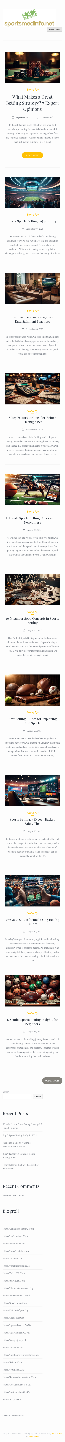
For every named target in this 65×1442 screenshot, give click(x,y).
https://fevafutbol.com (14, 1243)
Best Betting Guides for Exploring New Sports (32, 721)
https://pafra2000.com (14, 1273)
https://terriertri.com (13, 1347)
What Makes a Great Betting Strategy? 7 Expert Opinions (32, 103)
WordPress (57, 1433)
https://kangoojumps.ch (14, 1340)
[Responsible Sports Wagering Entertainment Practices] (32, 288)
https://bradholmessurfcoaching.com (21, 1354)
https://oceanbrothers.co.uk (17, 1384)
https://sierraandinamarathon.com (19, 1377)
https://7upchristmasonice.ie (16, 1265)
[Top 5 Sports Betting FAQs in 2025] (32, 192)
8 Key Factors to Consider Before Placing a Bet (32, 419)
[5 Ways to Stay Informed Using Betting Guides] (32, 891)
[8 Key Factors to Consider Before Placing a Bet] (32, 388)
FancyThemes (33, 1436)
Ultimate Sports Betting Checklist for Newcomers (32, 520)
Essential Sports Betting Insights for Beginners (32, 1021)
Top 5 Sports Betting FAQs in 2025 (32, 221)
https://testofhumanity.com (16, 1332)
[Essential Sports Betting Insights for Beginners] (32, 990)
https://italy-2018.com (14, 1280)
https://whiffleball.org (13, 1369)
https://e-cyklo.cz (12, 1399)
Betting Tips (32, 89)
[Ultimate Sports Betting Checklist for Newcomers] (32, 489)
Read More (34, 156)
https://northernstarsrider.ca (16, 1392)
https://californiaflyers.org (15, 1310)
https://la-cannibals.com (15, 1236)
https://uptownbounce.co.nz (17, 1325)
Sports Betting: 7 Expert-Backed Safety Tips (32, 821)
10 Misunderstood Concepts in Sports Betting (32, 620)
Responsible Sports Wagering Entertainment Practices (32, 319)
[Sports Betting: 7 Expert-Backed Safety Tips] (32, 790)
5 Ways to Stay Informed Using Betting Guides (32, 921)
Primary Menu (54, 29)
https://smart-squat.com (15, 1302)
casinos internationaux (13, 1415)
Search (6, 1091)
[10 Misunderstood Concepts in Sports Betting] (32, 589)
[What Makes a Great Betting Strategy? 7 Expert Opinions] (32, 67)
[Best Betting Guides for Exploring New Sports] (32, 690)
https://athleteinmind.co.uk (16, 1295)
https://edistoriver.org (13, 1317)
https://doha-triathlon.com (16, 1250)
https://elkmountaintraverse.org (18, 1288)
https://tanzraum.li (12, 1258)
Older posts (52, 1080)
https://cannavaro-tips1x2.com (18, 1228)
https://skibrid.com (12, 1362)
